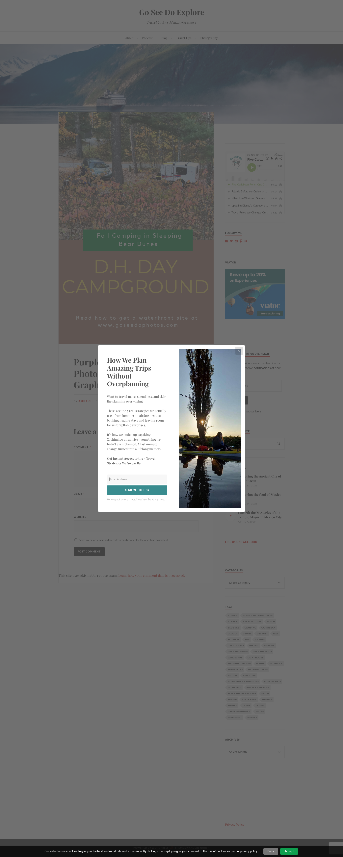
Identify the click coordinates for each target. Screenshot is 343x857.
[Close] (239, 351)
